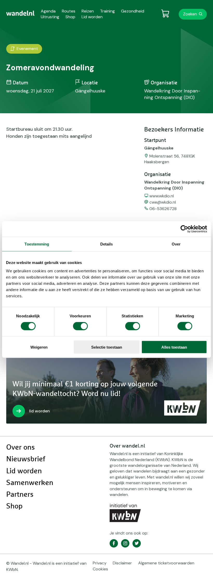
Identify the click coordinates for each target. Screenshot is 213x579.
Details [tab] (106, 244)
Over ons (20, 447)
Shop (14, 506)
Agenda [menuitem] (48, 11)
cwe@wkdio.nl (162, 202)
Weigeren (39, 347)
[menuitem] (20, 13)
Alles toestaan (174, 347)
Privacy (99, 563)
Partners (20, 494)
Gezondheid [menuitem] (132, 11)
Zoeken (190, 14)
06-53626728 (163, 208)
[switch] (80, 326)
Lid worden (24, 471)
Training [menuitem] (107, 11)
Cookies (100, 569)
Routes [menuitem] (68, 11)
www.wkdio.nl (161, 196)
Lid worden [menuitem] (92, 17)
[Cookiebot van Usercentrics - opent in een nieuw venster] (184, 229)
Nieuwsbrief (25, 459)
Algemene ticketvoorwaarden (166, 563)
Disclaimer (122, 563)
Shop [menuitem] (70, 17)
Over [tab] (176, 244)
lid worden (39, 411)
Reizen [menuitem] (88, 11)
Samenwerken (29, 483)
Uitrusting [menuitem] (50, 17)
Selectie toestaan (106, 347)
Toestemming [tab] (36, 244)
